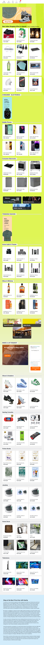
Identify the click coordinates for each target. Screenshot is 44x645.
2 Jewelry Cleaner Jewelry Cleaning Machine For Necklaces (21, 499)
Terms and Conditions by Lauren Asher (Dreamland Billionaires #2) (7, 479)
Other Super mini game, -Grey (7, 442)
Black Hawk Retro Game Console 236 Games (21, 426)
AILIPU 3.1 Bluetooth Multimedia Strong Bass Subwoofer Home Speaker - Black (7, 258)
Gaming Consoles (7, 412)
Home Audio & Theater (9, 244)
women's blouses (27, 614)
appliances (16, 621)
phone (25, 626)
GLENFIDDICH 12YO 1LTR (34, 295)
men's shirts (14, 614)
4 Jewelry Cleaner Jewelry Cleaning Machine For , (7, 499)
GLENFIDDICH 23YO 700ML (21, 311)
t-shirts (18, 614)
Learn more (7, 355)
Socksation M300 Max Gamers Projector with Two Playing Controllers (34, 426)
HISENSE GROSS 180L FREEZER (21, 189)
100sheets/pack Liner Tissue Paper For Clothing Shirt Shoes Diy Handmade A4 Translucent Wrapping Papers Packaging (21, 72)
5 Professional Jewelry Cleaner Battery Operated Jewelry (34, 499)
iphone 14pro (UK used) (34, 152)
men (22, 613)
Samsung (31, 630)
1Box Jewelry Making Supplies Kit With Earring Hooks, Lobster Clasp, (7, 56)
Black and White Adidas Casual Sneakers (21, 406)
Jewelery (5, 485)
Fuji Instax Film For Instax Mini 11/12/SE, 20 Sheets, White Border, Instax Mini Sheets (21, 40)
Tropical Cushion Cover (21, 552)
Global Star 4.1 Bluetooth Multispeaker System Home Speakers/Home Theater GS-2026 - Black (34, 275)
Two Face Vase (6, 552)
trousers (22, 614)
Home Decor (6, 521)
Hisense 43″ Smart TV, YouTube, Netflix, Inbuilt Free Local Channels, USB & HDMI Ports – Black (34, 572)
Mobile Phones (7, 122)
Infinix (34, 630)
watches (5, 616)
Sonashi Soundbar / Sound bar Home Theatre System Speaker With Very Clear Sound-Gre (21, 258)
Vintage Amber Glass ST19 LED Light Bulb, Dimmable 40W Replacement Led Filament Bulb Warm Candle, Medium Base (34, 40)
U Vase (31, 535)
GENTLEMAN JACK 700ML (21, 295)
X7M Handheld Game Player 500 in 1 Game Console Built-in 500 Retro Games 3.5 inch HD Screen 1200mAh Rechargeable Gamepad (34, 442)
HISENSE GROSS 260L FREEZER (34, 189)
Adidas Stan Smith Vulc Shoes (7, 390)
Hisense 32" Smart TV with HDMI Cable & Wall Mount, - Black (21, 56)
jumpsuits (38, 614)
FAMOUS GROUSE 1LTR (7, 295)
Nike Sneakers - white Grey (21, 390)
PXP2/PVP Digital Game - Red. (7, 426)
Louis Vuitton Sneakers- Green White (34, 390)
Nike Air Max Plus (6, 40)
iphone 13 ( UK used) (20, 136)
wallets (16, 616)
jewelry (4, 613)
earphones (30, 633)
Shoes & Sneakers (8, 376)
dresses (32, 614)
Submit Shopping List (35, 368)
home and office (29, 621)
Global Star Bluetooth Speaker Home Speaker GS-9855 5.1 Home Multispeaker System (7, 275)
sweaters (38, 611)
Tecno (36, 630)
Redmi (9, 631)
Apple (39, 630)
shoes (35, 611)
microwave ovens (35, 622)
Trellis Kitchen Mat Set (34, 552)
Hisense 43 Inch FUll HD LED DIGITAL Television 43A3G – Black (21, 572)
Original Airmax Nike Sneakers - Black (7, 406)
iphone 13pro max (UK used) (7, 152)
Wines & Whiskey (7, 281)
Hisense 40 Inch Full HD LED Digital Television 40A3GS (7, 572)
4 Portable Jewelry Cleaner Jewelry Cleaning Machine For (34, 515)
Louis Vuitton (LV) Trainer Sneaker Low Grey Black (34, 406)
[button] (3, 15)
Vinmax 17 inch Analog (34, 588)
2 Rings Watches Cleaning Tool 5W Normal (7, 515)
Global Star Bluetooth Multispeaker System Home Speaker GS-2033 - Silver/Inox (21, 275)
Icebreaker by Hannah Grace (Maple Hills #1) (34, 479)
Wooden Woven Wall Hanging (7, 535)
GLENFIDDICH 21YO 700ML (7, 311)
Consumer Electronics (9, 159)
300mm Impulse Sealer (34, 72)
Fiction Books (6, 449)
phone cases (24, 633)
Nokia (28, 630)
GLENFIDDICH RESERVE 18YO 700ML (34, 311)
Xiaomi (6, 631)
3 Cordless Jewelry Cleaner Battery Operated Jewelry (21, 515)
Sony (4, 631)
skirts (35, 614)
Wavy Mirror (19, 535)
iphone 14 (18, 152)
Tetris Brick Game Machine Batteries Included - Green (21, 442)
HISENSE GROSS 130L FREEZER (7, 189)
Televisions (5, 558)
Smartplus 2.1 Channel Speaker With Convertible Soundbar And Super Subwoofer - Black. (34, 258)
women (24, 613)
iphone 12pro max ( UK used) (7, 136)
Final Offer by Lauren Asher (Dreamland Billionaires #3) (21, 479)
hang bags (13, 616)
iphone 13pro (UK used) (34, 136)
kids (28, 613)
